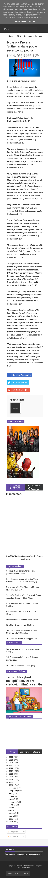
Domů (10, 874)
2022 (11, 768)
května (11, 808)
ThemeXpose (25, 867)
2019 (11, 777)
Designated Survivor (14, 57)
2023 (11, 765)
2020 (11, 774)
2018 (11, 779)
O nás (17, 874)
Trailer (9, 649)
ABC (36, 55)
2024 (11, 763)
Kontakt (25, 874)
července (12, 802)
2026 (11, 757)
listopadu (12, 791)
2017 (11, 782)
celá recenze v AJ (27, 140)
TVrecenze (23, 866)
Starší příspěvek (37, 556)
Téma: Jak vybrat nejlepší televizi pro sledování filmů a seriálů (24, 680)
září (10, 796)
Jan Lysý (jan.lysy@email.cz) (29, 854)
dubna (11, 810)
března (11, 813)
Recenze (38, 57)
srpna (11, 799)
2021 (11, 771)
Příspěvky (13, 832)
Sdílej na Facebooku (22, 375)
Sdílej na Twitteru (20, 382)
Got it (32, 21)
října (10, 793)
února (11, 816)
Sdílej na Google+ (20, 390)
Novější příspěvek (14, 556)
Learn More (20, 21)
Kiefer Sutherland (28, 57)
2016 (11, 785)
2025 (11, 760)
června (11, 805)
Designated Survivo (16, 96)
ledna (11, 819)
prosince (12, 788)
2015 (11, 821)
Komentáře (14, 836)
